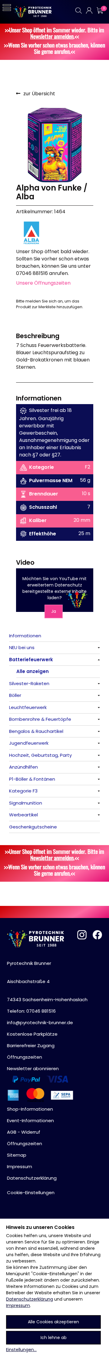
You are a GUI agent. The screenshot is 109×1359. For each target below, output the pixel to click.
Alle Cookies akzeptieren (53, 1322)
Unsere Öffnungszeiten (43, 282)
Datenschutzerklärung (29, 1299)
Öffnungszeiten (24, 1057)
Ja (53, 611)
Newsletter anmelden (52, 36)
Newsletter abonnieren (33, 1068)
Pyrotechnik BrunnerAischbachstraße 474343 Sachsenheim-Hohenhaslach (47, 981)
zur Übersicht (39, 93)
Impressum (18, 1305)
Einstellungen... (21, 1350)
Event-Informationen (30, 1120)
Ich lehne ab (54, 1337)
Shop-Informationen (30, 1109)
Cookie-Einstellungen (30, 1192)
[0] (100, 10)
